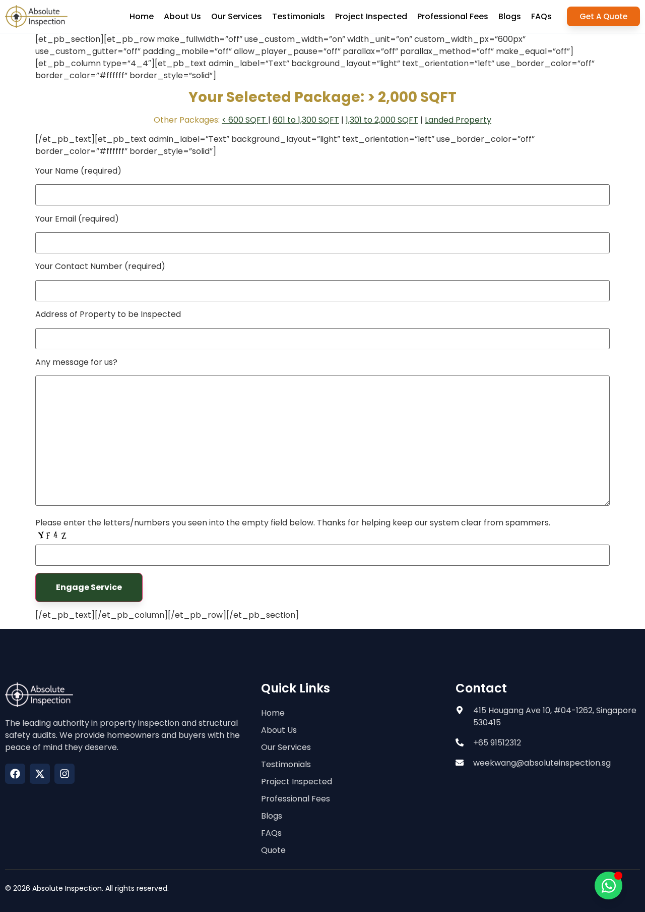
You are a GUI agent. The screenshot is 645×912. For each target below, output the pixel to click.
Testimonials (298, 17)
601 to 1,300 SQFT (306, 120)
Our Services (236, 17)
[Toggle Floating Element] (608, 885)
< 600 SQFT (245, 120)
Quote (273, 850)
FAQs (541, 17)
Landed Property (458, 120)
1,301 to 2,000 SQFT (382, 120)
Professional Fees (452, 17)
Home (142, 17)
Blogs (509, 17)
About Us (182, 17)
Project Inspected (371, 17)
